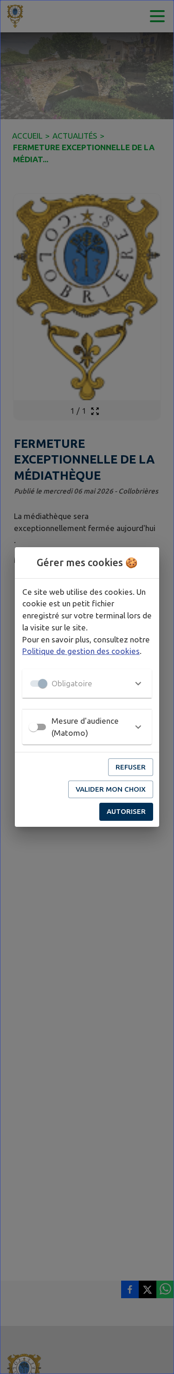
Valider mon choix (111, 789)
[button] (87, 683)
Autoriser (126, 811)
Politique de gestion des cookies (81, 651)
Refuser (131, 767)
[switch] (33, 727)
